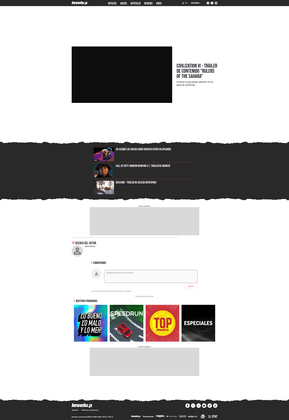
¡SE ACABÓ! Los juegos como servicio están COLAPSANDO (143, 149)
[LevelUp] (136, 416)
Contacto (75, 410)
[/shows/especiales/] (198, 323)
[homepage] (80, 3)
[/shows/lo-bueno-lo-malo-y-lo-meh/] (91, 323)
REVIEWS (148, 3)
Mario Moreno (90, 246)
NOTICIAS (112, 3)
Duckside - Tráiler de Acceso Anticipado (136, 182)
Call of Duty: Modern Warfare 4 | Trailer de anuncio (143, 165)
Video (159, 3)
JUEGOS (123, 3)
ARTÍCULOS (136, 3)
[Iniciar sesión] (183, 3)
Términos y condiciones (89, 410)
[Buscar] (186, 3)
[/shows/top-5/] (162, 323)
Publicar (190, 286)
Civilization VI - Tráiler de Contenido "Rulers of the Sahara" (197, 71)
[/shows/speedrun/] (126, 323)
